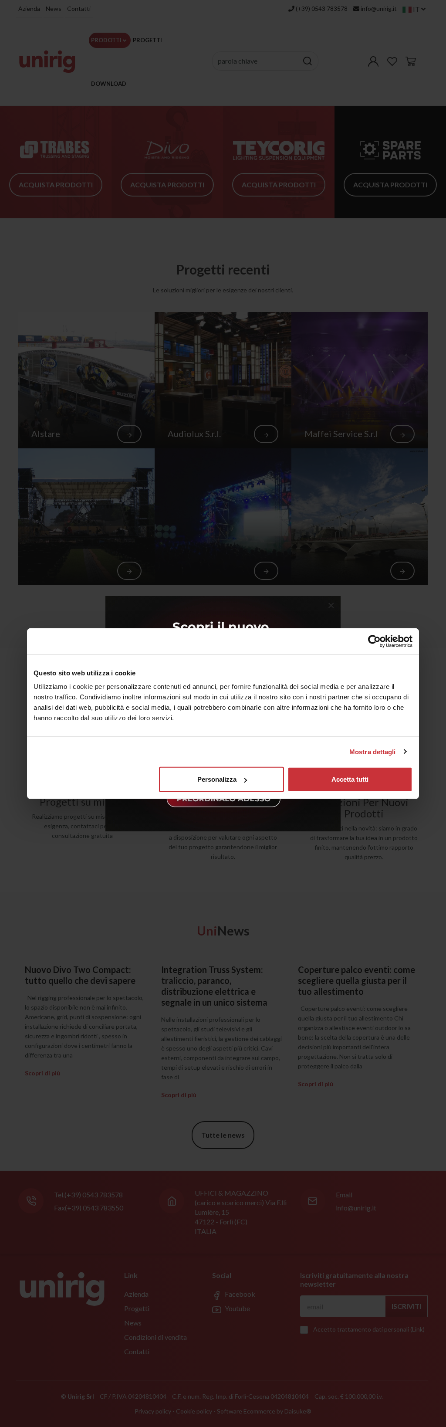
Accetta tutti (349, 779)
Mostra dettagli (372, 751)
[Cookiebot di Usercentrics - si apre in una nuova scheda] (374, 640)
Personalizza (217, 779)
